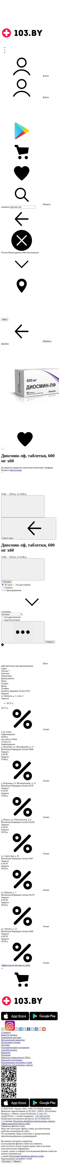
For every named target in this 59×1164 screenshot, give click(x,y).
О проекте (6, 1032)
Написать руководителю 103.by (16, 1057)
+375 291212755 (42, 1116)
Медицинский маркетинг (13, 1040)
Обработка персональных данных (17, 1065)
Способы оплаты (9, 1050)
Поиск (10, 47)
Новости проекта (9, 1035)
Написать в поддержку (12, 1060)
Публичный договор (10, 1042)
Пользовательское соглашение (15, 1047)
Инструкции (12, 52)
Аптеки (10, 50)
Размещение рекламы (11, 1037)
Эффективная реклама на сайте (15, 965)
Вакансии (5, 1052)
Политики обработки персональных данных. (34, 1121)
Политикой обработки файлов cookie (26, 1156)
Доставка (5, 1045)
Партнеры (6, 1055)
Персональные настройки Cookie (16, 1062)
